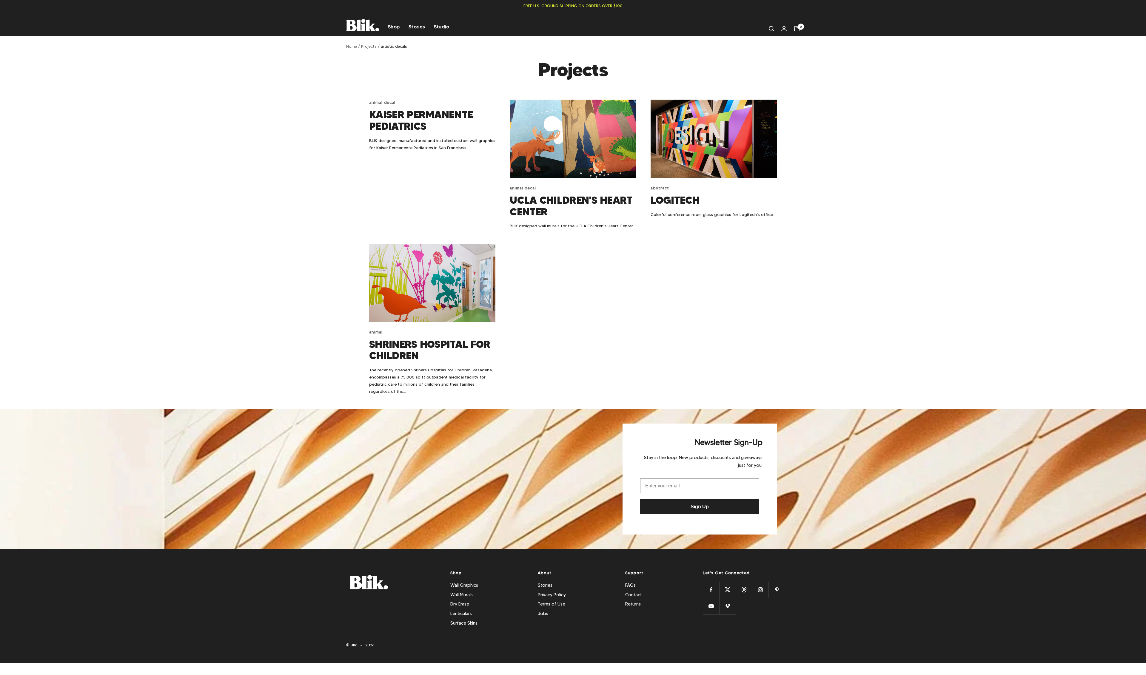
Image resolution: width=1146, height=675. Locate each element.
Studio (441, 27)
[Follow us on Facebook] (711, 590)
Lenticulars (461, 613)
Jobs (543, 613)
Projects (369, 46)
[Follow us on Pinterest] (776, 590)
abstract (660, 188)
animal (376, 332)
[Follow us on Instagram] (760, 590)
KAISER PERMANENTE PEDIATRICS (421, 120)
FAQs (630, 585)
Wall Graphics (464, 585)
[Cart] (797, 28)
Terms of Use (551, 604)
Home (351, 46)
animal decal (382, 102)
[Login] (784, 28)
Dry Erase (459, 604)
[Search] (771, 28)
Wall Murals (461, 594)
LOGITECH (675, 200)
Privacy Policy (552, 594)
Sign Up (700, 506)
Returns (633, 604)
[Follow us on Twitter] (727, 590)
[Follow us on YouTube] (711, 606)
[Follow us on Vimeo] (727, 606)
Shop (394, 27)
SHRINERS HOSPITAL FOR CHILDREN (429, 350)
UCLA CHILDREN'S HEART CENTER (571, 206)
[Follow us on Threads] (744, 590)
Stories (417, 27)
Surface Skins (464, 623)
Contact (633, 594)
